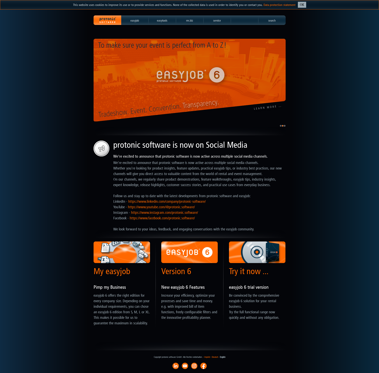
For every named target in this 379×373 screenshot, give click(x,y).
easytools (162, 20)
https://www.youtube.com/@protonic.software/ (161, 207)
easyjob (134, 20)
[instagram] (194, 366)
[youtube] (185, 366)
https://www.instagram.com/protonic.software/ (164, 212)
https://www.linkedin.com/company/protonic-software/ (167, 201)
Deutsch (215, 357)
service (217, 20)
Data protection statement (280, 5)
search (272, 20)
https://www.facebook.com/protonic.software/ (162, 218)
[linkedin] (176, 366)
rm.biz (189, 20)
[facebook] (203, 366)
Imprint (207, 357)
